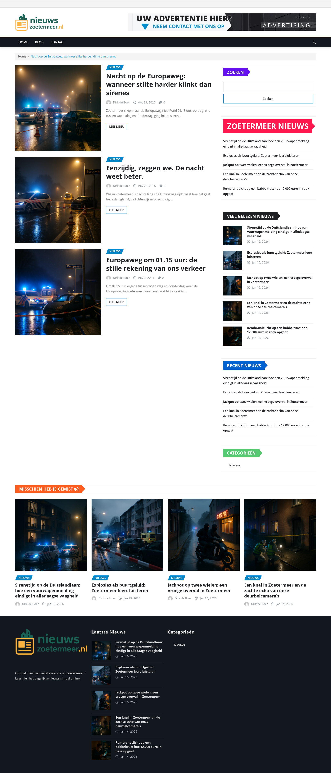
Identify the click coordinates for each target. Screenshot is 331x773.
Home (23, 42)
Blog (39, 42)
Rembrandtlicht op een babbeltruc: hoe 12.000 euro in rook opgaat (277, 330)
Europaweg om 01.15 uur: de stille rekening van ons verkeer (156, 264)
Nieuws (234, 465)
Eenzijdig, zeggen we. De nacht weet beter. (155, 172)
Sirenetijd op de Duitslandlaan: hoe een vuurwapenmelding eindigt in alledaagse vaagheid (278, 231)
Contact (58, 42)
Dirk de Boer (121, 102)
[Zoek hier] (314, 42)
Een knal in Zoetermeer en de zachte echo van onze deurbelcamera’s (279, 305)
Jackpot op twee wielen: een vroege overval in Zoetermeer (265, 165)
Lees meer (116, 126)
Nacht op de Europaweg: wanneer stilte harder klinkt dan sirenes (73, 56)
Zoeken (235, 72)
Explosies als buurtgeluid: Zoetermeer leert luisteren (261, 155)
